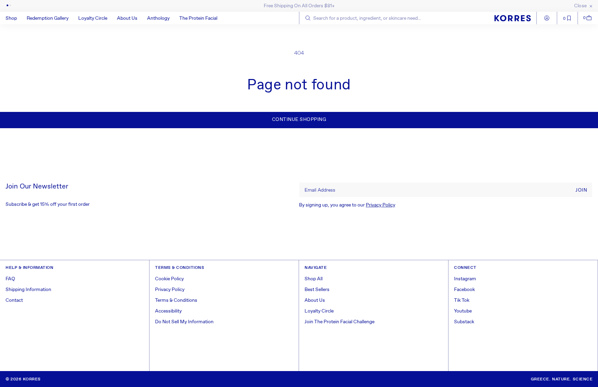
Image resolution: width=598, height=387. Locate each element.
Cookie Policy (169, 279)
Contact (14, 300)
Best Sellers (317, 290)
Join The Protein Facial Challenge (339, 322)
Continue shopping (299, 119)
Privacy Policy (380, 205)
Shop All (314, 279)
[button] (16, 18)
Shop (11, 18)
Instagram (465, 279)
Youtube (463, 311)
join (581, 190)
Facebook (464, 290)
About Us (315, 300)
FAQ (10, 279)
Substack (464, 322)
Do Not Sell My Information (184, 322)
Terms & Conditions (176, 300)
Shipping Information (28, 290)
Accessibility (168, 311)
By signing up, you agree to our (347, 205)
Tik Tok (461, 300)
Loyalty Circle (319, 311)
